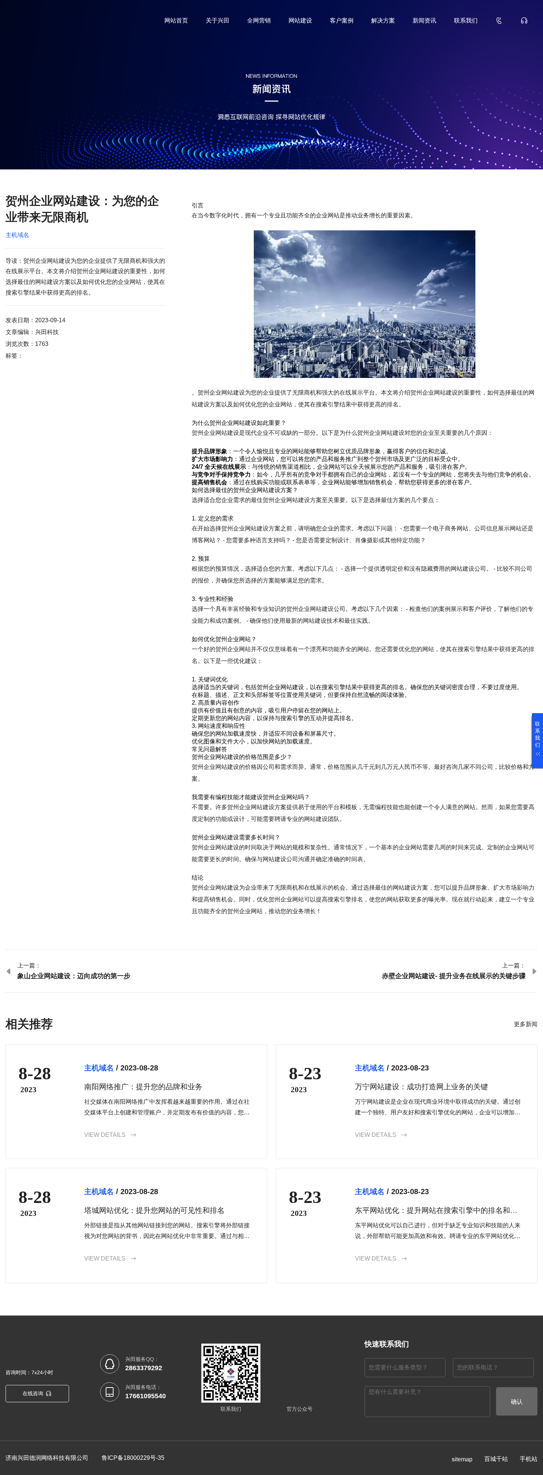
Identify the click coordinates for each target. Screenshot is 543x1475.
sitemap (462, 1459)
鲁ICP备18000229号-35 (133, 1458)
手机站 (528, 1459)
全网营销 (259, 20)
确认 (517, 1402)
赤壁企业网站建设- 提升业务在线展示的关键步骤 (454, 976)
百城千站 (496, 1459)
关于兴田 (217, 20)
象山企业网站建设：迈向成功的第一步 (73, 976)
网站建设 (300, 20)
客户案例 (342, 20)
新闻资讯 (424, 20)
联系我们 (466, 20)
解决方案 (383, 20)
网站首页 (176, 20)
